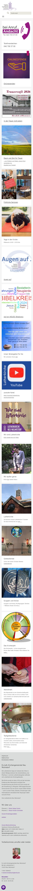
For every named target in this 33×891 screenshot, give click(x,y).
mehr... (6, 652)
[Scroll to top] (29, 887)
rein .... (20, 521)
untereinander (8, 698)
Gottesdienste (8, 563)
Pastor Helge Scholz (14, 808)
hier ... (8, 747)
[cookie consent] (3, 887)
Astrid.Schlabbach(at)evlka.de (11, 873)
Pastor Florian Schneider (16, 810)
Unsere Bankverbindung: (9, 825)
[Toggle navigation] (3, 16)
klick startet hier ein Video (11, 437)
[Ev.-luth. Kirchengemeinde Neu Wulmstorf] (16, 6)
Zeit (16, 357)
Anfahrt (4, 817)
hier (8, 479)
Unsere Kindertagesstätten (9, 814)
